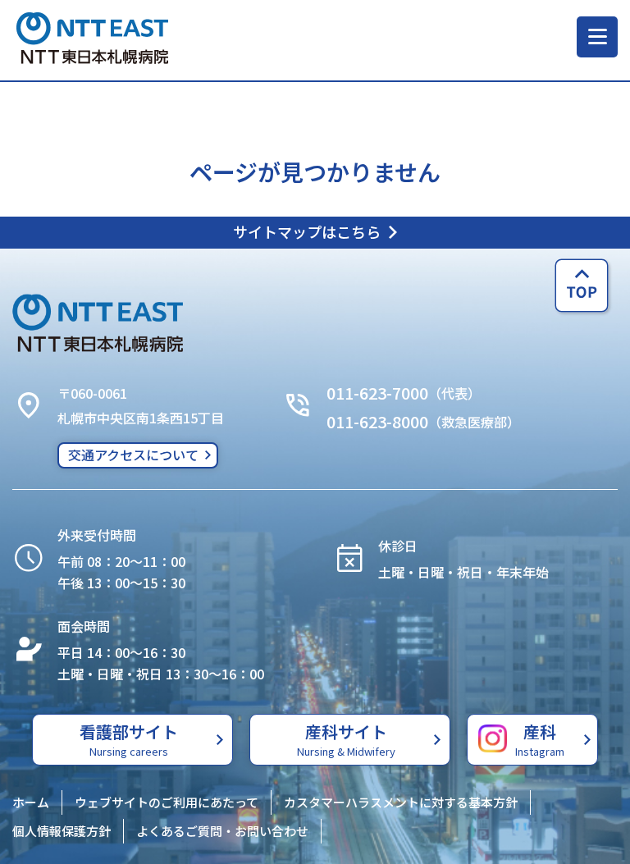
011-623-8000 (377, 421)
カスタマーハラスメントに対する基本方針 (401, 802)
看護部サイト (129, 739)
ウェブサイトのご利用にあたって (166, 802)
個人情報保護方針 (61, 830)
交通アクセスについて (133, 454)
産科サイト (346, 739)
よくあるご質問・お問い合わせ (222, 830)
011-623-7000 (377, 393)
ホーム (30, 802)
